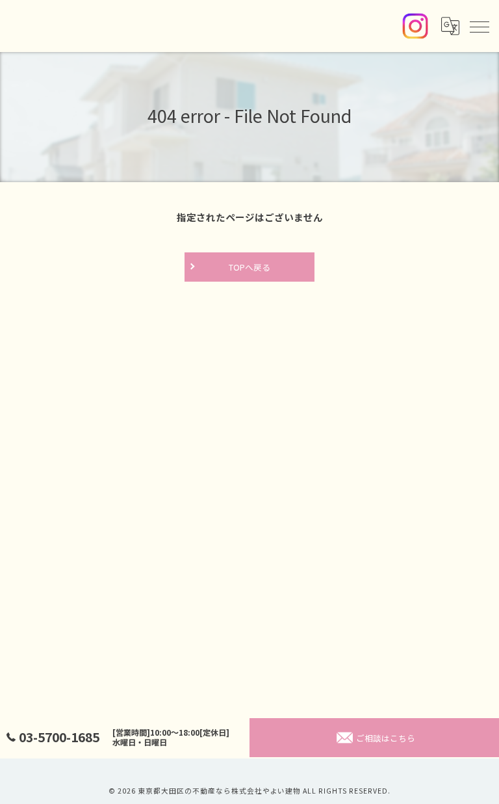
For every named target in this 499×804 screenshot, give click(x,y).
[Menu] (479, 26)
